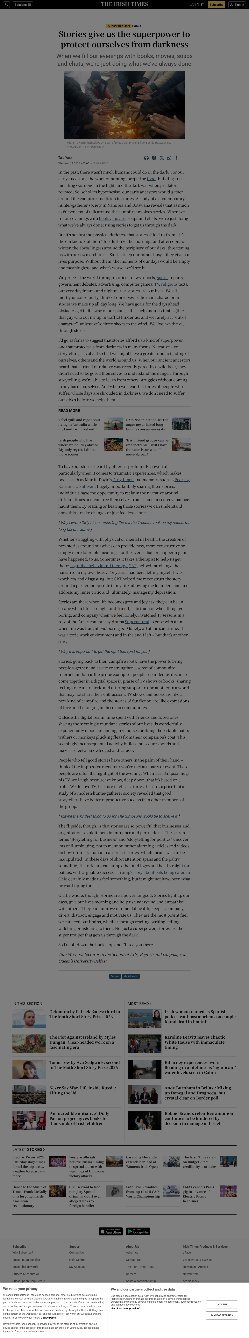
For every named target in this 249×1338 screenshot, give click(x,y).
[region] (124, 1310)
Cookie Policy (48, 1317)
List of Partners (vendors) (125, 1308)
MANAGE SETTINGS (222, 1315)
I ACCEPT (222, 1304)
